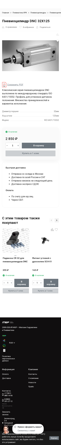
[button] (51, 220)
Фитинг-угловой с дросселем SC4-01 (42, 260)
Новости (32, 382)
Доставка (6, 378)
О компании (33, 378)
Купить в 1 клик (30, 153)
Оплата (5, 374)
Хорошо (54, 438)
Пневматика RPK (20, 13)
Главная (5, 13)
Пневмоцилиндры (38, 13)
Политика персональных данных (8, 358)
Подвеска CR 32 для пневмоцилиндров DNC (15, 260)
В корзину (38, 145)
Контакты (32, 374)
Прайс (31, 387)
